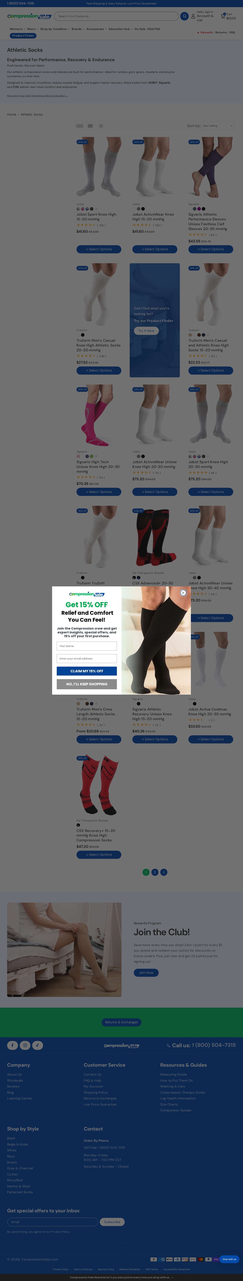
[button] (229, 1259)
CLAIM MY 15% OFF (86, 671)
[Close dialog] (184, 593)
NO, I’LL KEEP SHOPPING (86, 684)
